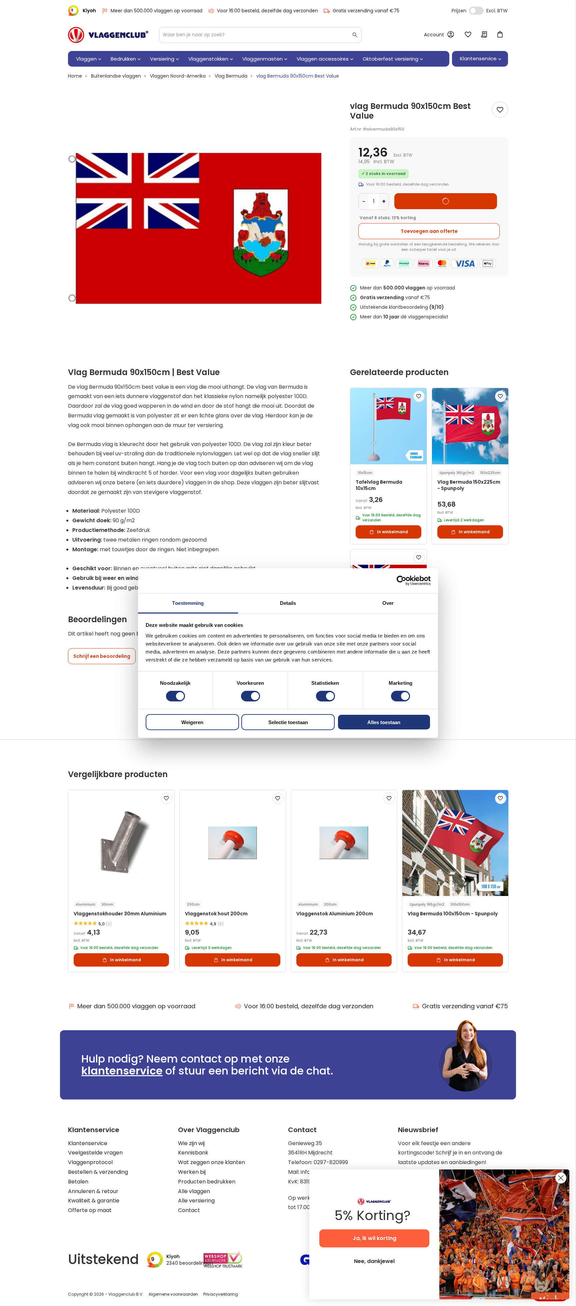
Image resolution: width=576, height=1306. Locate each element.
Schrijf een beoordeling (101, 656)
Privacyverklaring (220, 1294)
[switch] (250, 696)
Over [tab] (388, 603)
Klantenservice (87, 1143)
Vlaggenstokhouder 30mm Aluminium (120, 914)
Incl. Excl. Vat (476, 11)
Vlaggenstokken (208, 58)
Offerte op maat (90, 1210)
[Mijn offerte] (484, 35)
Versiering (162, 58)
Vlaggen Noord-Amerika (178, 76)
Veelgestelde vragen (95, 1152)
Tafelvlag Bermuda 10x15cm (379, 485)
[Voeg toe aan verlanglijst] (500, 110)
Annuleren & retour (93, 1191)
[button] (419, 396)
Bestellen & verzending (98, 1172)
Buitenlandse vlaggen (116, 76)
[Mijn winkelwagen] (500, 35)
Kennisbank (193, 1152)
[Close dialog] (561, 1178)
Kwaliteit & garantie (93, 1200)
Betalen (78, 1181)
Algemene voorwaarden (173, 1294)
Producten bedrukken (206, 1181)
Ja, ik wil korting (374, 1238)
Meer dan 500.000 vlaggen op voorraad (156, 10)
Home (75, 76)
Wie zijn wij (191, 1143)
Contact (189, 1210)
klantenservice (122, 1070)
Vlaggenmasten (262, 58)
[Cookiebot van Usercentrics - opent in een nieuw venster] (401, 581)
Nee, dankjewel (374, 1261)
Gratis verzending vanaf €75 (366, 10)
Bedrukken (123, 58)
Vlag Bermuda (231, 76)
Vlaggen (86, 58)
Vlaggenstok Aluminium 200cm (334, 914)
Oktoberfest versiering (390, 58)
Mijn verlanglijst (468, 35)
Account (434, 34)
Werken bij (192, 1172)
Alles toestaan (383, 722)
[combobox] (260, 35)
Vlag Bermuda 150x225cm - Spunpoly (468, 485)
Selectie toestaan (288, 722)
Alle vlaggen (194, 1191)
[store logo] (108, 35)
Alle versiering (196, 1200)
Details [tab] (288, 603)
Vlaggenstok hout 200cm (216, 914)
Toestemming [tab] (188, 603)
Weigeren (192, 722)
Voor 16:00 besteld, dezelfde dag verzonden (267, 10)
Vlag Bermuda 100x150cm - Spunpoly (453, 914)
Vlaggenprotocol (90, 1162)
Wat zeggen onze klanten (211, 1162)
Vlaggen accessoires (323, 58)
